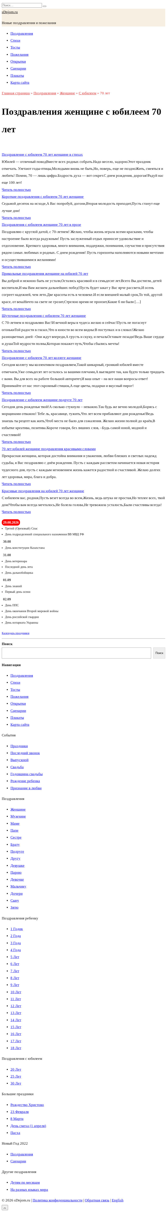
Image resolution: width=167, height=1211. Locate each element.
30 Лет (15, 1083)
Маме (15, 823)
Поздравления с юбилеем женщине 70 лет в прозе (41, 225)
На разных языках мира (29, 1190)
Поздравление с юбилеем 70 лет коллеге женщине (41, 358)
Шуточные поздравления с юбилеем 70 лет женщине (44, 316)
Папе (14, 830)
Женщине (18, 809)
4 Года (15, 950)
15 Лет (15, 1027)
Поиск (7, 644)
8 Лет (14, 978)
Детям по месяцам (25, 1182)
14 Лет (15, 1020)
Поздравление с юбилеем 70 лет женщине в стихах (42, 154)
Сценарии (18, 68)
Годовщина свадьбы (26, 774)
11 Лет (15, 999)
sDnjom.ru (10, 12)
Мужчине (18, 816)
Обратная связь (97, 1200)
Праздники (19, 746)
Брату (15, 844)
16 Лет (15, 1034)
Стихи (15, 40)
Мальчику (18, 886)
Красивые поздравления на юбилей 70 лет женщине (43, 491)
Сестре (16, 837)
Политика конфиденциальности (57, 1200)
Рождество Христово (27, 1105)
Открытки (18, 61)
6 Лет (14, 964)
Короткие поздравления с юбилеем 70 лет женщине (43, 197)
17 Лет (15, 1041)
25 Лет (15, 1076)
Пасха (15, 1133)
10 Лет (15, 992)
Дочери (16, 893)
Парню (16, 872)
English (118, 1200)
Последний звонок (25, 753)
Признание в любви (26, 788)
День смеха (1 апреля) (28, 1126)
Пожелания (19, 54)
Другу (15, 858)
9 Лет (14, 985)
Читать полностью (16, 190)
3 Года (15, 943)
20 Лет (15, 1069)
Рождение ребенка (25, 781)
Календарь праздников (15, 633)
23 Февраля (19, 1112)
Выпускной (19, 760)
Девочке (17, 879)
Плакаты (17, 76)
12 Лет (15, 1006)
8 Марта (16, 1119)
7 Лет (14, 971)
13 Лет (15, 1013)
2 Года (15, 936)
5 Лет (14, 957)
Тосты (15, 47)
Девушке (17, 866)
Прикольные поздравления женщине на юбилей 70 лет (45, 274)
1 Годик (16, 929)
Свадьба (17, 767)
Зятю (14, 907)
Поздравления (21, 33)
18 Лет (15, 1048)
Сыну (14, 900)
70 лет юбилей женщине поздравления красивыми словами (49, 449)
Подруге (17, 851)
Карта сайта (19, 82)
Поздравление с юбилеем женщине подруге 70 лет (42, 400)
